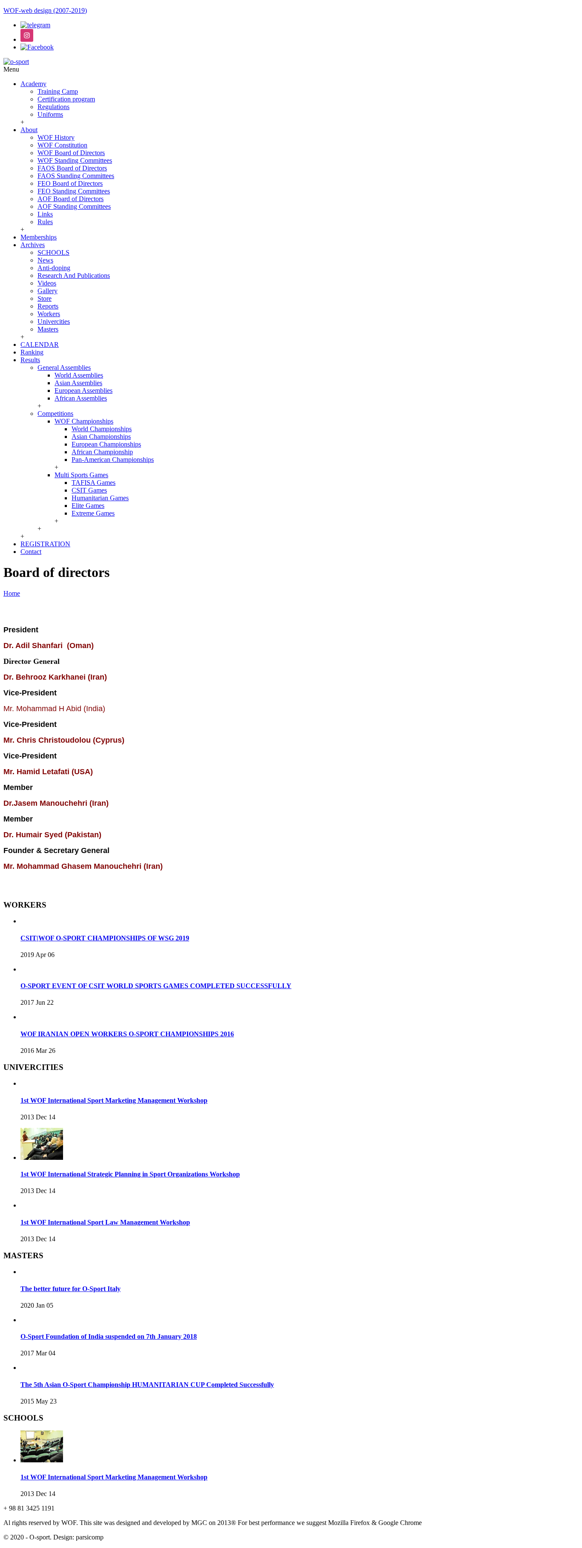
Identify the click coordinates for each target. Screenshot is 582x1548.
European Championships (106, 444)
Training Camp (57, 91)
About (28, 129)
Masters (47, 329)
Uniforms (50, 114)
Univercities (53, 321)
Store (44, 298)
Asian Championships (101, 436)
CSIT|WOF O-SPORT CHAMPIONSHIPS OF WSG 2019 (104, 938)
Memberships (38, 237)
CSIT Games (89, 490)
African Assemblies (81, 398)
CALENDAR (39, 344)
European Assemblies (83, 390)
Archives (32, 244)
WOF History (56, 137)
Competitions (55, 413)
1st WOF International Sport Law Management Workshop (105, 1222)
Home (11, 593)
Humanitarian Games (100, 498)
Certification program (66, 99)
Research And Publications (73, 275)
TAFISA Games (93, 482)
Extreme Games (93, 513)
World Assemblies (79, 375)
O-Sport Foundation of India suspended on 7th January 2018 (108, 1336)
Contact (30, 551)
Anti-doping (53, 267)
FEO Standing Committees (73, 191)
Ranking (31, 352)
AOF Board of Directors (70, 198)
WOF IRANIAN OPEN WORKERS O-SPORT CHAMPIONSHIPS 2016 (127, 1034)
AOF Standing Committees (74, 206)
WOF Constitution (62, 145)
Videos (46, 283)
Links (45, 214)
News (45, 260)
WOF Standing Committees (74, 160)
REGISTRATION (45, 544)
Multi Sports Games (81, 475)
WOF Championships (84, 421)
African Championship (102, 451)
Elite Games (88, 505)
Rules (45, 221)
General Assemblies (64, 367)
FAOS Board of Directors (72, 168)
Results (30, 359)
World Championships (102, 428)
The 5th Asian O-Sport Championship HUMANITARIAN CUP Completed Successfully (147, 1384)
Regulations (53, 106)
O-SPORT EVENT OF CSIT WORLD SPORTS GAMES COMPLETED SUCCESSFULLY (155, 985)
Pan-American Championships (113, 459)
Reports (47, 306)
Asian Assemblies (78, 382)
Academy (33, 83)
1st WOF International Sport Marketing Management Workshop (113, 1100)
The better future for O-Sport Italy (70, 1288)
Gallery (47, 290)
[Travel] (16, 61)
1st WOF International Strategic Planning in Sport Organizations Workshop (130, 1174)
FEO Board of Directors (70, 183)
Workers (48, 313)
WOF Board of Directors (71, 152)
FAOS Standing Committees (75, 175)
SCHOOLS (53, 252)
